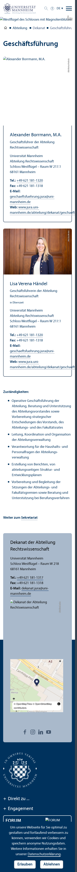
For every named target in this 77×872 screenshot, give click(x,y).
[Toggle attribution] (58, 703)
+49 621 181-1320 (30, 181)
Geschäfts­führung (63, 28)
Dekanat (39, 28)
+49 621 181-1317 (30, 578)
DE (58, 8)
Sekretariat (29, 518)
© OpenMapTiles (23, 703)
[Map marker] (36, 683)
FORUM (13, 821)
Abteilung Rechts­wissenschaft (5, 28)
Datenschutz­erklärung (44, 854)
